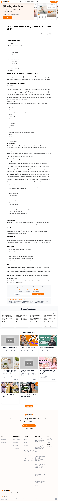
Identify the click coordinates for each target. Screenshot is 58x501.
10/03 (25, 458)
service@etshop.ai (49, 446)
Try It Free (7, 17)
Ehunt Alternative (15, 442)
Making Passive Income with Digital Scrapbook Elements (21, 325)
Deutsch (16, 496)
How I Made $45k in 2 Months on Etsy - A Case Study (49, 325)
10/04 (32, 456)
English (2, 496)
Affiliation (32, 1)
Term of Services (49, 439)
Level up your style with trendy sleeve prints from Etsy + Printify (21, 319)
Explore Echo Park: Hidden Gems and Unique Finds (39, 480)
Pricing (37, 1)
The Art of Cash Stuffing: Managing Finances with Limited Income (39, 484)
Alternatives (14, 438)
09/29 (28, 460)
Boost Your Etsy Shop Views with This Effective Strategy (40, 482)
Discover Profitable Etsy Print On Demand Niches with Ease (40, 448)
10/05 (28, 456)
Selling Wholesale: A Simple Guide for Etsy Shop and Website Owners (39, 470)
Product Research (4, 438)
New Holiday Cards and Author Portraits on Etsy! (7, 325)
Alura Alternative (15, 446)
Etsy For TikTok (3, 442)
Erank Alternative (15, 445)
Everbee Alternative (16, 448)
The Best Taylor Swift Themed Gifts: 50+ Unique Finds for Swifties (39, 450)
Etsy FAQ (25, 446)
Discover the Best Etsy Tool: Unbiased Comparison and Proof (39, 454)
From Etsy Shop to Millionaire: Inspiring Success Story (39, 443)
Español (13, 496)
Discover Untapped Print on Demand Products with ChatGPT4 (7, 316)
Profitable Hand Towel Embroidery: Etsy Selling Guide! (8, 322)
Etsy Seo (25, 442)
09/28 (32, 460)
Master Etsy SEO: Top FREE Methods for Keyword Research (40, 438)
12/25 (25, 456)
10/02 (28, 458)
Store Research (3, 439)
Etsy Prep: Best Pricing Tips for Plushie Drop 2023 (21, 322)
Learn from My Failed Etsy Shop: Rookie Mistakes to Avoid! (40, 487)
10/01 (32, 458)
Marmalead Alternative (16, 439)
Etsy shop (25, 439)
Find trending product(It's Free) (38, 294)
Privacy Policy (49, 438)
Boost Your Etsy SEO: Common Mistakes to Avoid (35, 325)
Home (1, 22)
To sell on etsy (5, 22)
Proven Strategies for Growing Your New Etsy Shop (40, 465)
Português (9, 496)
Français (20, 496)
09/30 (25, 460)
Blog (24, 438)
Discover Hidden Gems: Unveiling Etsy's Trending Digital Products (39, 459)
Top (56, 498)
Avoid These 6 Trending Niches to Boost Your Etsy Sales (40, 446)
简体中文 (5, 496)
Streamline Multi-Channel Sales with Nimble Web (49, 322)
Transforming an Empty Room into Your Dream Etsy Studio (39, 467)
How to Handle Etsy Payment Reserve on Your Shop (39, 441)
